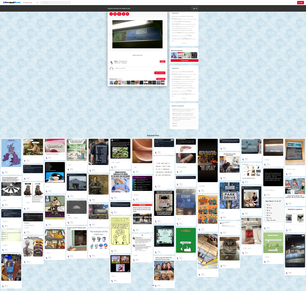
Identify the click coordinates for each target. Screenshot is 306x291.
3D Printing (202, 186)
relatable (174, 32)
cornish (70, 217)
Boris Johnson (188, 16)
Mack (6, 171)
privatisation (176, 30)
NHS (176, 28)
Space (176, 36)
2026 (113, 162)
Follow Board (160, 79)
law (190, 26)
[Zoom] (123, 14)
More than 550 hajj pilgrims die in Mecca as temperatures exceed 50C (184, 110)
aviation (177, 16)
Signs (173, 36)
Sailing (191, 32)
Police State (189, 28)
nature (173, 28)
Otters (48, 253)
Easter (113, 276)
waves (194, 39)
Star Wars (5, 221)
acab (173, 16)
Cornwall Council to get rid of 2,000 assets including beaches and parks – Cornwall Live (184, 119)
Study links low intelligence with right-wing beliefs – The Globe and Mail (183, 114)
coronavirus (186, 21)
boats (180, 16)
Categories (26, 2)
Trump (174, 39)
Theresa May (183, 35)
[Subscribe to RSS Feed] (37, 3)
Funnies (120, 79)
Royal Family (185, 32)
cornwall (178, 21)
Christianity (189, 19)
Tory (189, 35)
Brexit (174, 19)
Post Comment (160, 73)
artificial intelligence (182, 167)
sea (194, 32)
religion (179, 32)
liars (193, 26)
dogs (69, 164)
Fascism (183, 24)
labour (178, 26)
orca (48, 186)
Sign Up (195, 8)
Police (184, 28)
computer (136, 195)
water (249, 248)
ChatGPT (27, 227)
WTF (173, 41)
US (192, 39)
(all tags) (184, 43)
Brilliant (179, 19)
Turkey (184, 38)
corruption (176, 24)
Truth (179, 39)
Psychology (189, 30)
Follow (162, 61)
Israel (192, 24)
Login (301, 2)
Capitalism (184, 19)
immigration (188, 24)
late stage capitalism (185, 26)
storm (179, 35)
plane (180, 28)
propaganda (183, 30)
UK (189, 38)
